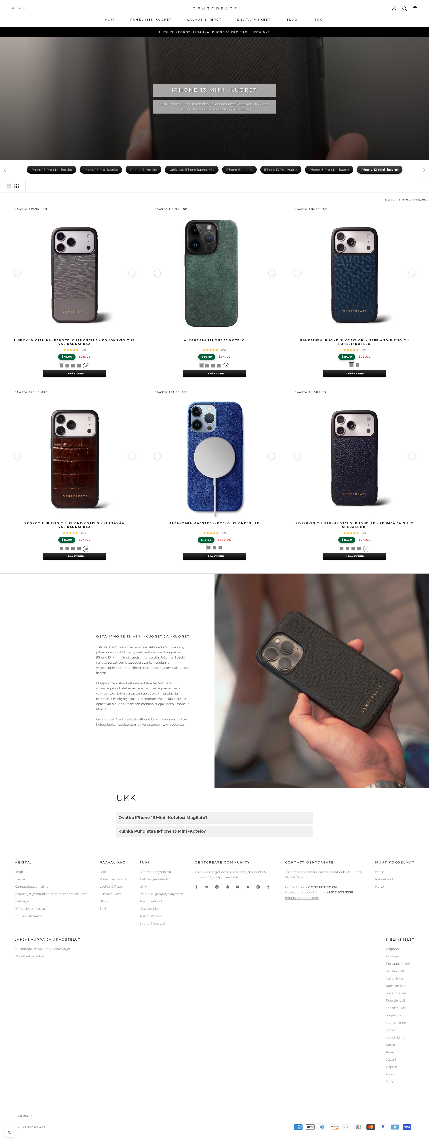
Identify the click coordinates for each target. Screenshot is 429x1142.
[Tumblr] (268, 886)
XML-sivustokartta (29, 916)
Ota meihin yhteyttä (155, 872)
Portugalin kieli (398, 964)
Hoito (379, 886)
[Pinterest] (227, 886)
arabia (390, 1030)
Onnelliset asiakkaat (30, 956)
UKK (143, 886)
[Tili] (394, 8)
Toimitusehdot (151, 901)
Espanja (392, 956)
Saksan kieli (395, 971)
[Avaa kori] (415, 8)
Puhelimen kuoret (114, 879)
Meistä (20, 879)
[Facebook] (196, 886)
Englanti (392, 949)
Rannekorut (384, 879)
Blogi (19, 872)
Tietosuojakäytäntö (154, 879)
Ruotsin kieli (395, 1000)
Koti (103, 872)
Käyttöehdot (149, 909)
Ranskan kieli (396, 986)
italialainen (394, 978)
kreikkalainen (396, 1037)
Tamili (390, 1082)
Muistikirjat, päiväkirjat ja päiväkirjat (42, 949)
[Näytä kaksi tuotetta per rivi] (9, 186)
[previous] (17, 273)
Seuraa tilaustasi (152, 923)
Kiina (390, 1052)
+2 (86, 366)
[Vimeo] (247, 886)
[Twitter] (206, 886)
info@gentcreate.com (302, 898)
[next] (131, 273)
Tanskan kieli (396, 1008)
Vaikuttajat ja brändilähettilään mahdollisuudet (51, 894)
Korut (379, 872)
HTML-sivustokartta (30, 909)
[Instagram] (217, 886)
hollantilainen (396, 993)
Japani (391, 1060)
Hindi (390, 1074)
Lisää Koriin (74, 373)
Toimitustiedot (151, 916)
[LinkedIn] (258, 886)
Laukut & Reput (112, 886)
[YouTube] (237, 886)
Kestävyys (22, 901)
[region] (74, 273)
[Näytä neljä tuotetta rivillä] (17, 186)
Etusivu (389, 199)
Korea (390, 1045)
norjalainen (394, 1015)
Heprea (391, 1067)
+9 (226, 366)
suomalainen (396, 1023)
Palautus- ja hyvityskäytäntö (161, 894)
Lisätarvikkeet (110, 894)
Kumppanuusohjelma (31, 886)
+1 (366, 549)
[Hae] (404, 8)
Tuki (103, 909)
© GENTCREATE (32, 1127)
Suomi (17, 8)
